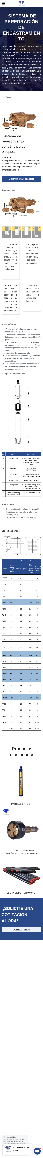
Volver (8, 97)
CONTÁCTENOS (21, 929)
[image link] (21, 3)
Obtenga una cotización (22, 179)
